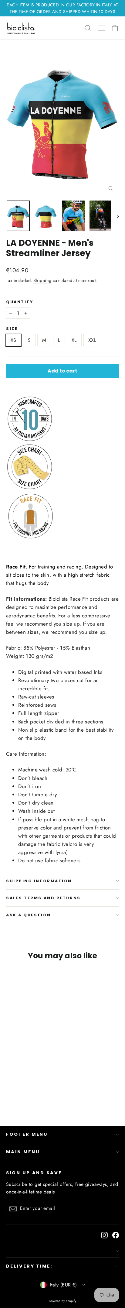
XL (74, 340)
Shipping (42, 280)
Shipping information (39, 881)
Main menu (22, 1152)
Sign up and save (34, 1173)
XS (13, 340)
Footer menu (27, 1134)
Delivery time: (29, 1266)
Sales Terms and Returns (43, 898)
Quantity (19, 302)
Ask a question (28, 915)
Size (12, 328)
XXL (92, 340)
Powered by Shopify (62, 1301)
